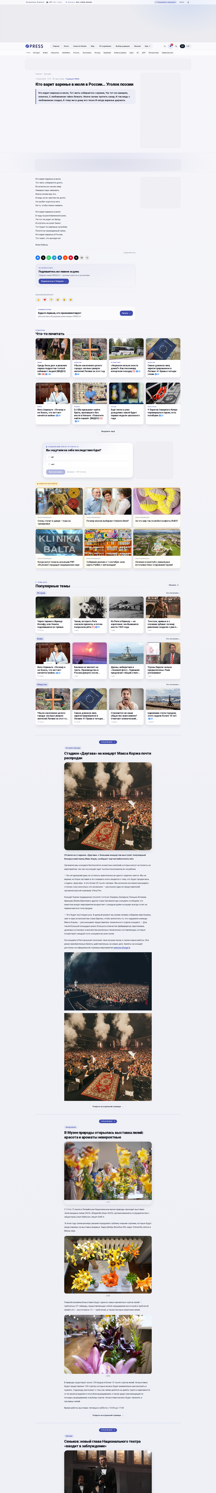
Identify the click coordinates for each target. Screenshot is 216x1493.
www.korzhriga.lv (122, 947)
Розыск (76, 53)
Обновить (174, 585)
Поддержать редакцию (165, 2)
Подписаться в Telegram (53, 281)
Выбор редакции (123, 46)
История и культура (73, 748)
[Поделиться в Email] (82, 257)
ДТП (143, 53)
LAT (188, 46)
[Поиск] (164, 46)
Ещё (146, 46)
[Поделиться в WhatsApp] (48, 257)
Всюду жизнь (71, 1127)
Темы (28, 53)
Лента (66, 46)
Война (45, 53)
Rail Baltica (66, 53)
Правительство (167, 53)
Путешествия (153, 53)
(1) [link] (133, 371)
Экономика (87, 53)
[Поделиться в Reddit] (65, 257)
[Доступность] (188, 2)
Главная (56, 46)
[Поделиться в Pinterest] (70, 257)
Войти (182, 2)
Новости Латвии (79, 46)
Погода (97, 53)
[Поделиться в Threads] (76, 257)
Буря (131, 53)
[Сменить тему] (176, 46)
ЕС (138, 53)
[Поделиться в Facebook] (38, 257)
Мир (92, 46)
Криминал (107, 53)
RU (182, 46)
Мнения (137, 46)
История (36, 53)
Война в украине (120, 53)
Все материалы (173, 593)
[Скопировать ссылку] (87, 257)
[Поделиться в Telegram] (54, 257)
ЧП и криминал (105, 46)
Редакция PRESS (72, 79)
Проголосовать (56, 472)
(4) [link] (43, 374)
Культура (47, 74)
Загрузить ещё (108, 431)
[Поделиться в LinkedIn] (60, 257)
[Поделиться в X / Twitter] (43, 257)
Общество (55, 53)
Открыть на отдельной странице (108, 1107)
